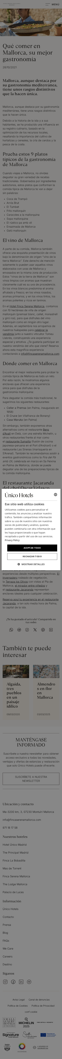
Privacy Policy (12, 540)
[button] (31, 564)
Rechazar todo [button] (32, 556)
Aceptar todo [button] (32, 547)
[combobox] (55, 494)
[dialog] (30, 529)
